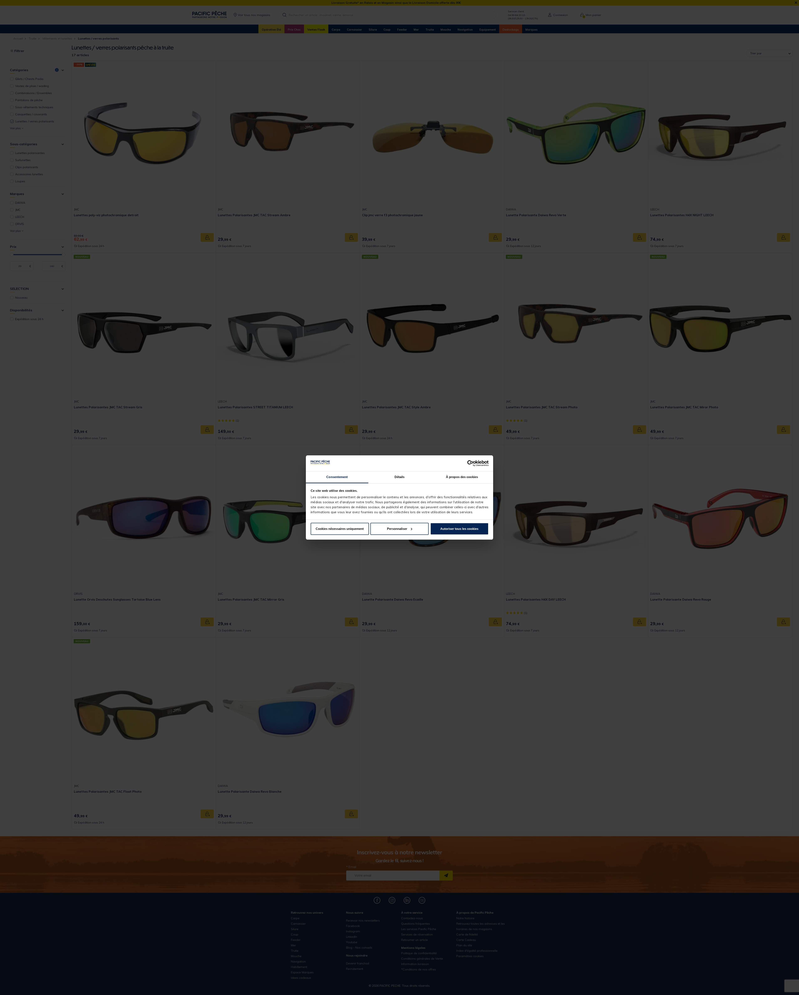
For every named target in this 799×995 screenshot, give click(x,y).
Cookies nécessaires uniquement (340, 528)
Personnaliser (397, 528)
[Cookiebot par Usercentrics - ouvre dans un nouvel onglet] (470, 463)
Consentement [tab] (337, 477)
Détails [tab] (400, 477)
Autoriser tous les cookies (459, 528)
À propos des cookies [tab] (462, 477)
